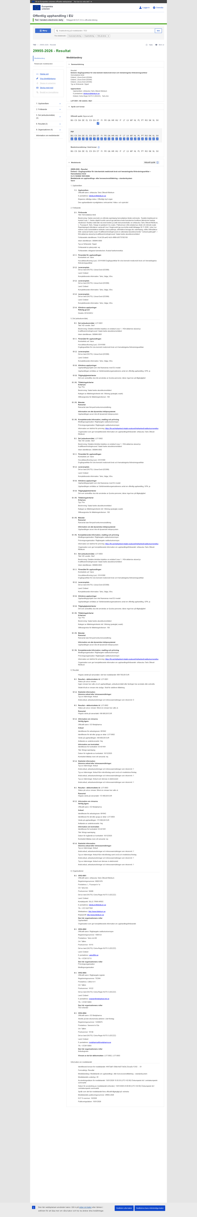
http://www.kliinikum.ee (96, 911)
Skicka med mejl (46, 88)
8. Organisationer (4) (44, 130)
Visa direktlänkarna (48, 79)
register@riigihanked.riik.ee (99, 999)
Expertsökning (89, 36)
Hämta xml (44, 74)
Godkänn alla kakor (124, 1208)
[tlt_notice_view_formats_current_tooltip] (157, 162)
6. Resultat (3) (41, 124)
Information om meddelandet (47, 135)
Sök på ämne (102, 36)
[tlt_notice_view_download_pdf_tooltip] (72, 138)
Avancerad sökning (75, 36)
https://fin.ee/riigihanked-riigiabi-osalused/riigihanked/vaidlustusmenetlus (131, 428)
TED (34, 45)
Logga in (146, 8)
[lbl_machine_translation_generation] (99, 147)
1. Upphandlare (42, 103)
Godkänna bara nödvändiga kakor (150, 1208)
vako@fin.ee (93, 955)
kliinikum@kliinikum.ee (91, 93)
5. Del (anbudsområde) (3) (45, 116)
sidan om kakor (85, 1207)
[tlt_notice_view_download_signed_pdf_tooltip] (98, 123)
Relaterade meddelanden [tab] (43, 64)
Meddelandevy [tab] (39, 58)
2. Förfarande (41, 109)
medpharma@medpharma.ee (100, 1042)
